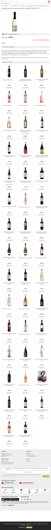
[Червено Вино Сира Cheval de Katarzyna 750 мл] (9, 376)
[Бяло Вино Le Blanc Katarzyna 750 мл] (25, 249)
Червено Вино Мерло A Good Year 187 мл (25, 410)
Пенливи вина (22, 5)
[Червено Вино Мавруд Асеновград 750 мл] (41, 122)
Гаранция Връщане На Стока (8, 463)
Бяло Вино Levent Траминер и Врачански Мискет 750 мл (25, 131)
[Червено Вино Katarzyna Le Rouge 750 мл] (9, 249)
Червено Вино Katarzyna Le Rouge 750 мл (9, 258)
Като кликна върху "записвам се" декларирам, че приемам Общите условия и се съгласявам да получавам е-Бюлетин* (21, 474)
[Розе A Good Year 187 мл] (9, 300)
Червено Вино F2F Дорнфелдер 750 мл (9, 334)
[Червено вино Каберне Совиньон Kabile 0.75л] (9, 275)
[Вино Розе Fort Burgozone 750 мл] (9, 351)
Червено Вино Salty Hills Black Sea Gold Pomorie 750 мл (42, 309)
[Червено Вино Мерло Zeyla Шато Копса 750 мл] (41, 325)
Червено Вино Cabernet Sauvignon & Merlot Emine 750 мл (25, 436)
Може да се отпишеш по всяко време (7, 476)
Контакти (28, 461)
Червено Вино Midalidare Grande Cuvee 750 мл (25, 360)
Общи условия (5, 459)
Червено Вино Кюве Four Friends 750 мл (9, 207)
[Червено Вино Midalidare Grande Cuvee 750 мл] (25, 351)
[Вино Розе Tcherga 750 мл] (9, 97)
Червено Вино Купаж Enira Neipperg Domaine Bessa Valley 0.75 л (41, 207)
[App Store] (6, 500)
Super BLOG (4, 456)
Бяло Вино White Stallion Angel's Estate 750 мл (9, 182)
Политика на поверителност (8, 462)
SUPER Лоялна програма (7, 454)
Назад (5, 1)
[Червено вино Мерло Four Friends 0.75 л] (41, 173)
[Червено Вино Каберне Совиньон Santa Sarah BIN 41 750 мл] (25, 224)
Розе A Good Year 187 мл (7, 308)
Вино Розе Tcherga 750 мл (7, 105)
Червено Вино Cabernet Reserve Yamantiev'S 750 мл (9, 410)
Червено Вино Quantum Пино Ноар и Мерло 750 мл (9, 156)
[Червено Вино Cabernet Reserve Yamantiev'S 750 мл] (9, 402)
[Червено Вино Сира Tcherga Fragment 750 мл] (25, 275)
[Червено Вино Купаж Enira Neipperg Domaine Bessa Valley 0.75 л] (41, 198)
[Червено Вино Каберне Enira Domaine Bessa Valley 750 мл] (41, 224)
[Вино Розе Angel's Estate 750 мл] (25, 325)
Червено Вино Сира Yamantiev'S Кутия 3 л (42, 385)
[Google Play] (14, 500)
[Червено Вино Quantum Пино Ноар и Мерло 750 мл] (9, 147)
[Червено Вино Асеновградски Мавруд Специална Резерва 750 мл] (25, 71)
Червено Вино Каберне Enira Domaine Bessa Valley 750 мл (42, 232)
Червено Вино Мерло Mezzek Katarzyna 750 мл (9, 232)
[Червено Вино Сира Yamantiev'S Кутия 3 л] (41, 376)
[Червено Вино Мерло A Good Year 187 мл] (25, 402)
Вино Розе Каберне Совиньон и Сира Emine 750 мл (9, 436)
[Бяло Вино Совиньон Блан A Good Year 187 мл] (41, 275)
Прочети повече (22, 527)
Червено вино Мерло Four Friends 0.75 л (42, 182)
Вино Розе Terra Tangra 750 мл (40, 105)
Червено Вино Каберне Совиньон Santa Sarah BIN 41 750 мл (25, 232)
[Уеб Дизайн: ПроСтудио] (11, 505)
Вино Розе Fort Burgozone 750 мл (8, 359)
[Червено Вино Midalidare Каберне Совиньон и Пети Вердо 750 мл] (41, 147)
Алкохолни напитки (14, 5)
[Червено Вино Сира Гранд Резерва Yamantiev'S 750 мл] (41, 402)
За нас (27, 459)
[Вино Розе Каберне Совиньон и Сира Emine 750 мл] (9, 427)
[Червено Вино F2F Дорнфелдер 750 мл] (9, 325)
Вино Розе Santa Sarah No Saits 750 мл (9, 131)
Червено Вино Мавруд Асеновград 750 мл (41, 131)
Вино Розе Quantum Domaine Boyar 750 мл (41, 360)
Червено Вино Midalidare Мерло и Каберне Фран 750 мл (25, 156)
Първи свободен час (5, 3)
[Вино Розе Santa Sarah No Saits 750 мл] (9, 122)
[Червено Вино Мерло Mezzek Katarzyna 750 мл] (9, 224)
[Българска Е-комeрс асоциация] (4, 502)
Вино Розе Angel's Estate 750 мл (24, 334)
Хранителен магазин (6, 453)
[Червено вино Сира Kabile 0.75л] (41, 249)
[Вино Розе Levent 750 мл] (25, 97)
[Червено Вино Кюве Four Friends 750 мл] (9, 198)
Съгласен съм (29, 527)
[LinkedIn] (30, 499)
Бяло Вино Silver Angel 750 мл (24, 308)
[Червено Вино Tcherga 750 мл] (9, 71)
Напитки (6, 5)
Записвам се (46, 476)
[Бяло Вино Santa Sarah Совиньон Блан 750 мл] (41, 71)
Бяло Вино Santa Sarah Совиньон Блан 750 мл (42, 80)
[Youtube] (27, 499)
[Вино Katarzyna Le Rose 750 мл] (25, 198)
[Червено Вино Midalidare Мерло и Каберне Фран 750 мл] (25, 147)
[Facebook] (22, 499)
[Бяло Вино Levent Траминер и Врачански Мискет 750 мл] (25, 122)
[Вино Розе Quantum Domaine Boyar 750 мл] (41, 351)
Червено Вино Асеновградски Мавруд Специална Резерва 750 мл (25, 80)
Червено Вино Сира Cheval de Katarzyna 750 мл (9, 385)
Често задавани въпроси (31, 456)
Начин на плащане (30, 454)
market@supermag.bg (27, 482)
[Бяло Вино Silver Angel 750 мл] (25, 300)
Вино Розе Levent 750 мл (23, 105)
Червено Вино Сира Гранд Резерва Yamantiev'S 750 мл (41, 410)
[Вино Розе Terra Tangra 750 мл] (41, 97)
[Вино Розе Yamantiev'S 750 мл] (25, 376)
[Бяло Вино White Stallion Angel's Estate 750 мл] (9, 173)
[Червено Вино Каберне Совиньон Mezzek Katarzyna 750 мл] (25, 173)
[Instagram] (25, 499)
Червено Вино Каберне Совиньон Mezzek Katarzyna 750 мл (25, 182)
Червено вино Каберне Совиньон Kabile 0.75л (9, 283)
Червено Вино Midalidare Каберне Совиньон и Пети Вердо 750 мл (42, 156)
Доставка (28, 451)
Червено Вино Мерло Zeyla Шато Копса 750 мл (42, 334)
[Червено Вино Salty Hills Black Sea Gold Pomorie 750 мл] (41, 300)
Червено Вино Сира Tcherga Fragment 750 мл (25, 283)
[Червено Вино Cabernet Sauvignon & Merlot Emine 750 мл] (25, 427)
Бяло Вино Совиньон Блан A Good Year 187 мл (41, 283)
